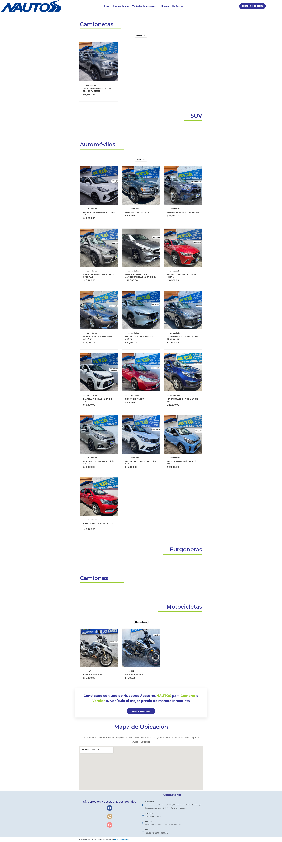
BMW (89, 671)
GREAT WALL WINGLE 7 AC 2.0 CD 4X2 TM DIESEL (97, 89)
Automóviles (141, 160)
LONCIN (131, 671)
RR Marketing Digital (122, 839)
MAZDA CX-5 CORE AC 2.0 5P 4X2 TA (139, 338)
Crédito (165, 6)
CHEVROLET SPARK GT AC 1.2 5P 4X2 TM (98, 462)
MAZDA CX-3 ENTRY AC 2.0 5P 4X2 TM (181, 275)
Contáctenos (252, 6)
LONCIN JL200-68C (134, 674)
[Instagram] (109, 816)
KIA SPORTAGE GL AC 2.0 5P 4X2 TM (183, 400)
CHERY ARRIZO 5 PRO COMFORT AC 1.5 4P (98, 338)
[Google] (109, 825)
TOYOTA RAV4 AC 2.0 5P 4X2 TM (183, 212)
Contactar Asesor (141, 711)
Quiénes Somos (121, 6)
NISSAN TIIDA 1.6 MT (134, 399)
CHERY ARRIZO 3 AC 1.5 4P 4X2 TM (98, 524)
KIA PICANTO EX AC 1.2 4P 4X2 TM (97, 400)
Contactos (177, 6)
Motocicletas (141, 622)
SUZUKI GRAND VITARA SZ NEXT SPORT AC (98, 275)
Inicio (106, 6)
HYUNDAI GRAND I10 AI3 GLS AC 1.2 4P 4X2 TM (182, 338)
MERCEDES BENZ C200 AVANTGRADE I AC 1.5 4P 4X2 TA (141, 275)
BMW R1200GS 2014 (92, 674)
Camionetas (141, 36)
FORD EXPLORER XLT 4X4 (137, 212)
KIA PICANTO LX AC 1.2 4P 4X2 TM (181, 462)
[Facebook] (109, 808)
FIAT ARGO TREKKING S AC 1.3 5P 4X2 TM (141, 462)
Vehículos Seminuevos (144, 6)
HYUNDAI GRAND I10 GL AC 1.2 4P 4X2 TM (99, 213)
